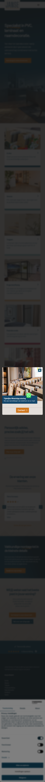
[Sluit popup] (39, 370)
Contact (21, 410)
